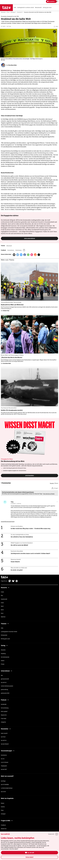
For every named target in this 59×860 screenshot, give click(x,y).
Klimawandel (4, 635)
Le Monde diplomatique (6, 788)
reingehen (3, 722)
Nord (2, 613)
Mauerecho (4, 715)
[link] (15, 8)
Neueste (52, 483)
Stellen (2, 660)
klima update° (4, 711)
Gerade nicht (51, 834)
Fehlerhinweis (18, 250)
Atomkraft (19, 12)
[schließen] (56, 834)
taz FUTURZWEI (5, 784)
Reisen (2, 803)
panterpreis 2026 (5, 693)
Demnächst (4, 755)
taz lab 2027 (4, 769)
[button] (57, 1)
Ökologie (13, 12)
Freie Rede (3, 718)
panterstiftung (4, 689)
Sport (2, 606)
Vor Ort (2, 758)
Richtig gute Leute (5, 638)
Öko (8, 12)
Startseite (3, 12)
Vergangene (4, 765)
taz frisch (3, 737)
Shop (2, 810)
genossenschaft (5, 679)
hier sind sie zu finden (48, 493)
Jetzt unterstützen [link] (29, 238)
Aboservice (3, 828)
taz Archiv (3, 791)
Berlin (2, 609)
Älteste (56, 483)
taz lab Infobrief (5, 744)
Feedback (3, 825)
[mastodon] (10, 581)
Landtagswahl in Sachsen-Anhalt (9, 631)
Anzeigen (3, 813)
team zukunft (4, 733)
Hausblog (3, 653)
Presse (2, 664)
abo (2, 675)
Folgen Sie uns (4, 581)
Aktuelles (3, 650)
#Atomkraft (9, 245)
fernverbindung (4, 708)
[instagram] (17, 581)
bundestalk (3, 704)
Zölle (2, 628)
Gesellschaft (4, 599)
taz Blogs (3, 781)
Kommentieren (10, 250)
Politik (2, 592)
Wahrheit (3, 617)
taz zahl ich (3, 682)
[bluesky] (13, 581)
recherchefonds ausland (7, 686)
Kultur (2, 602)
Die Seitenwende (5, 657)
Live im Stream (4, 762)
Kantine (3, 806)
